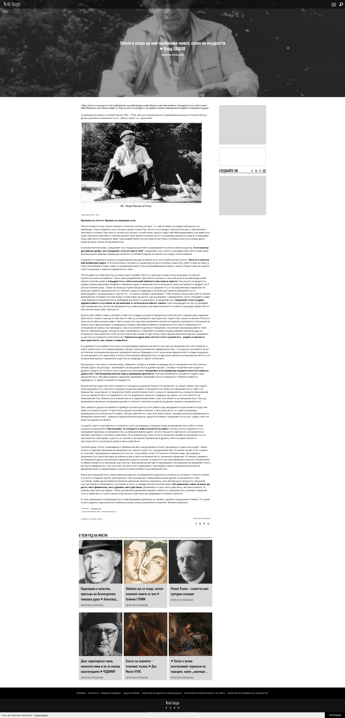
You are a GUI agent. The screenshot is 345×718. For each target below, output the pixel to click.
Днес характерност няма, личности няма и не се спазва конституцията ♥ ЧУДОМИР (100, 666)
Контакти (93, 693)
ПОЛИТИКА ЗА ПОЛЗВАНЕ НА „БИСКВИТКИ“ (247, 693)
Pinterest (174, 708)
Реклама (81, 693)
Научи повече (41, 715)
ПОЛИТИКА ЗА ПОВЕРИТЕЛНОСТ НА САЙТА (204, 693)
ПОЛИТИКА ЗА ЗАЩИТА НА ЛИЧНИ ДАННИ (162, 693)
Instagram (208, 524)
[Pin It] (204, 524)
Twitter (200, 523)
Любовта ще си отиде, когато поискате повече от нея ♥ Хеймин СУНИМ (144, 593)
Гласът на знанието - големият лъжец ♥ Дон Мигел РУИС (141, 666)
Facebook (196, 524)
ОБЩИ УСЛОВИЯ (131, 693)
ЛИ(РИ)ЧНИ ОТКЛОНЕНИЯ (172, 55)
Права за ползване (111, 693)
